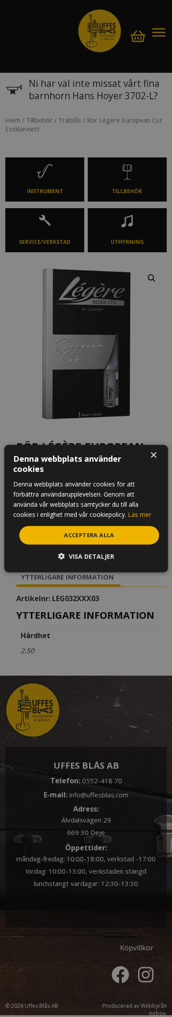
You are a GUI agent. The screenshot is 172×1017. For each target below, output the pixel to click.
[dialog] (86, 508)
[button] (86, 556)
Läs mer (139, 514)
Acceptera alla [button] (89, 535)
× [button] (153, 455)
